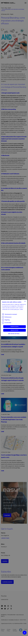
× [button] (24, 301)
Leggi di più (5, 311)
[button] (14, 333)
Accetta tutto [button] (14, 326)
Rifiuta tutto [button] (14, 330)
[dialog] (14, 318)
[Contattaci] (25, 633)
